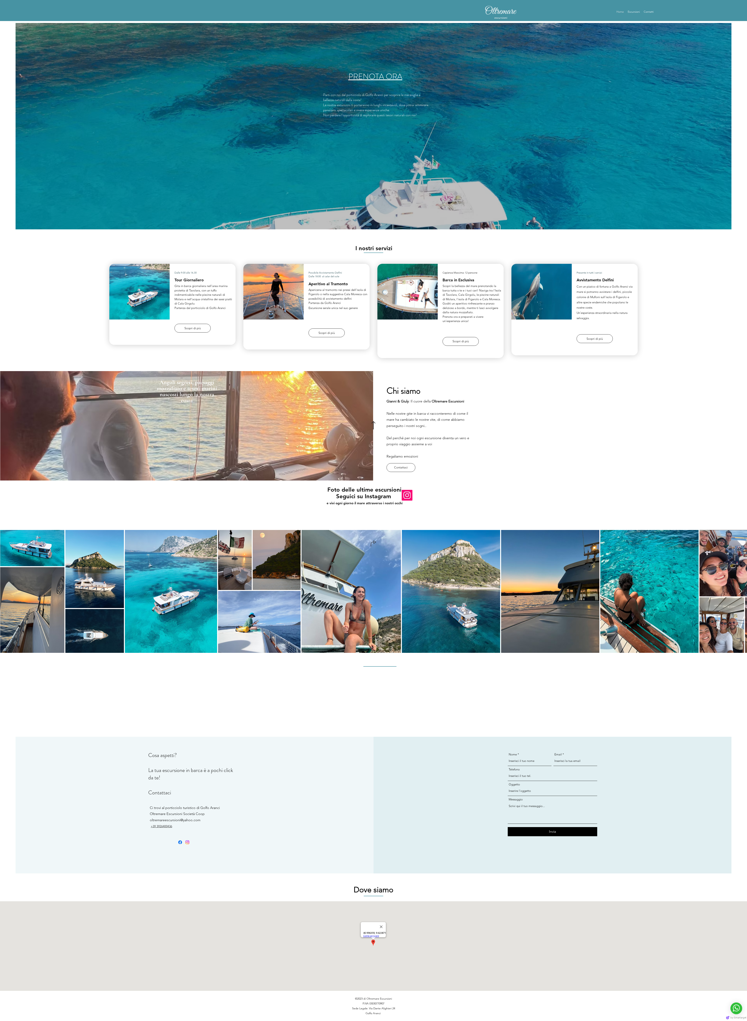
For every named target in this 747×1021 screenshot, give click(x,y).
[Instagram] (407, 495)
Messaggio (516, 799)
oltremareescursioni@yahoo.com (175, 820)
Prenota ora (375, 76)
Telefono (514, 769)
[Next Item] (740, 591)
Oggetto (514, 784)
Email (558, 754)
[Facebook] (180, 842)
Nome (513, 754)
